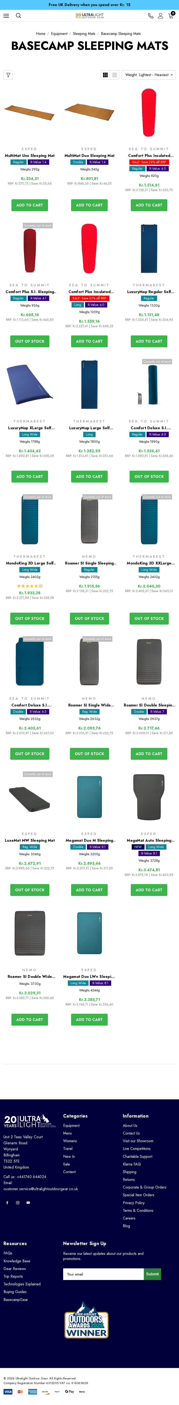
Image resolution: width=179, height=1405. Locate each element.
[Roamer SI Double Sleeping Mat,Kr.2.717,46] (149, 662)
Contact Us (131, 1133)
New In (69, 1156)
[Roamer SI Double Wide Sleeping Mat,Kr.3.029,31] (29, 933)
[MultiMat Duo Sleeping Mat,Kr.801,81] (89, 112)
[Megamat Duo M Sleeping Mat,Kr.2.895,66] (89, 797)
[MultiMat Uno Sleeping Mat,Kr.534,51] (29, 112)
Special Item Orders (138, 1195)
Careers (129, 1218)
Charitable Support (137, 1156)
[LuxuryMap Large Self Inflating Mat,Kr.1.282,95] (89, 384)
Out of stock (30, 341)
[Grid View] (105, 75)
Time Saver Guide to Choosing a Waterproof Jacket (89, 5)
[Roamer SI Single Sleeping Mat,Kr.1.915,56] (89, 520)
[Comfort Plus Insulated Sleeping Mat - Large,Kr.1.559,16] (89, 248)
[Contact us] (150, 15)
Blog (126, 1226)
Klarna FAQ (132, 1164)
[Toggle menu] (6, 15)
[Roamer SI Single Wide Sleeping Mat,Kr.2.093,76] (89, 662)
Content (69, 1172)
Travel (67, 1148)
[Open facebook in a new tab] (7, 1202)
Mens (67, 1133)
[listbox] (149, 75)
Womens (70, 1141)
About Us (130, 1125)
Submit (152, 1274)
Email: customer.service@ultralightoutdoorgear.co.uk (40, 1186)
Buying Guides (15, 1291)
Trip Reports (13, 1276)
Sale (66, 1164)
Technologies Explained (22, 1284)
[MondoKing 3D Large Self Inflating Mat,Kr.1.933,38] (29, 520)
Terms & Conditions (138, 1210)
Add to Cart (29, 205)
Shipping (129, 1172)
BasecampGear (15, 1299)
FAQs (7, 1253)
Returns (129, 1179)
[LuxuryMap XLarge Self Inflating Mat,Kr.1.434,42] (29, 384)
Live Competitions (137, 1148)
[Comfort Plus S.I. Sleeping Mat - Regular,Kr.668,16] (29, 248)
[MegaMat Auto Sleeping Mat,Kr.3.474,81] (149, 797)
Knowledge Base (16, 1261)
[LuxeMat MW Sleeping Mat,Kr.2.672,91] (29, 797)
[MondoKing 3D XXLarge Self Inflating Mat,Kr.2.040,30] (149, 520)
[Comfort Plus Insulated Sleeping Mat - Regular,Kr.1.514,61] (149, 112)
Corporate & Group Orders (144, 1187)
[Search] (18, 15)
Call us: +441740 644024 (24, 1176)
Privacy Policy (134, 1203)
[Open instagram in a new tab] (17, 1202)
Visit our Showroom (138, 1141)
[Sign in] (160, 15)
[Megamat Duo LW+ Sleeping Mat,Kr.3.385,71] (89, 933)
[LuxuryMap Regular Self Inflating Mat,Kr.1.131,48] (149, 248)
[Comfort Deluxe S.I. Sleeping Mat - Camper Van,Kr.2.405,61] (29, 662)
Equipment (71, 1125)
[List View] (114, 75)
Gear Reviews (14, 1268)
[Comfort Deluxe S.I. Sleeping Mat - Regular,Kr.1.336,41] (149, 384)
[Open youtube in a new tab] (28, 1202)
